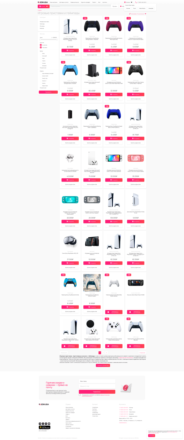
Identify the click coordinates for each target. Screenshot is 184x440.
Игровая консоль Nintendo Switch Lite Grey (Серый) (92, 212)
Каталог (43, 6)
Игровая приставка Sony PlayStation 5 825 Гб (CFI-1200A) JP (70, 340)
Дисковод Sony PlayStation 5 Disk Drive (135, 212)
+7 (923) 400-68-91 (141, 2)
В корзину (71, 50)
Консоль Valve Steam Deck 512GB (135, 295)
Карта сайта (68, 423)
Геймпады (92, 36)
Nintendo (114, 80)
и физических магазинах (125, 357)
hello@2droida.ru (123, 422)
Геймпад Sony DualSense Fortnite (70, 295)
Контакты (105, 2)
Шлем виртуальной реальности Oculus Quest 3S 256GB (70, 170)
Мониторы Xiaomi (96, 414)
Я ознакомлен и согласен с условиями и (96, 395)
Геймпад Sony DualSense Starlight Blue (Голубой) (70, 82)
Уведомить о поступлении (114, 312)
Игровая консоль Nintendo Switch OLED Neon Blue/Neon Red (114, 82)
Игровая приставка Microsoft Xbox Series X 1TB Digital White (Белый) (92, 171)
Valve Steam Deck (135, 293)
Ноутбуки (94, 409)
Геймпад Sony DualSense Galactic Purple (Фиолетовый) (135, 38)
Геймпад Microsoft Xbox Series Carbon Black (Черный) (136, 82)
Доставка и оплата (63, 2)
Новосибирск (142, 8)
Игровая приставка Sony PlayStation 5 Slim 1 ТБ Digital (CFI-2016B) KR (135, 254)
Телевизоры (95, 412)
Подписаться (96, 392)
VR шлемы (70, 168)
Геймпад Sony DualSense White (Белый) (136, 339)
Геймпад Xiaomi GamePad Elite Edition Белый (114, 295)
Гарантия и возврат (85, 2)
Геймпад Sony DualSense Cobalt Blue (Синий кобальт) (114, 126)
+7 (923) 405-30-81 (123, 412)
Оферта (67, 419)
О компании (68, 426)
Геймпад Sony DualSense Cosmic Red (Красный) (113, 38)
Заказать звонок (69, 424)
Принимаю (151, 435)
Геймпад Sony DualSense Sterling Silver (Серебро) (92, 126)
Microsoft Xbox (92, 80)
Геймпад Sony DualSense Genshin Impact (92, 295)
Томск (134, 8)
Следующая (142, 352)
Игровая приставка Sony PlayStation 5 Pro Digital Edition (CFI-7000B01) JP (114, 213)
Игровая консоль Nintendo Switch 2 (92, 254)
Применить (48, 92)
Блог (99, 2)
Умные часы (95, 416)
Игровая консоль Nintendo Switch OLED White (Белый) (114, 170)
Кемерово (151, 8)
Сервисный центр (75, 2)
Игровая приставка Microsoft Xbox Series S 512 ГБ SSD (92, 339)
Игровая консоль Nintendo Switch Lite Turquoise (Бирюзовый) (70, 213)
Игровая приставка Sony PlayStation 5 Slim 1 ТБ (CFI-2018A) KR (136, 127)
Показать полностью (103, 365)
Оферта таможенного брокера (73, 428)
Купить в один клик (70, 55)
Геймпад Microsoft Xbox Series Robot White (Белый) (114, 339)
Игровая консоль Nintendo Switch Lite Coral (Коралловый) (136, 170)
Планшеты (94, 410)
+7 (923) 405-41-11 (123, 416)
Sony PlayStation (70, 36)
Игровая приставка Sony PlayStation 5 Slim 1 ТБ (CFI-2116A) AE (114, 254)
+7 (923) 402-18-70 (123, 409)
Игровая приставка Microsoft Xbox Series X (92, 82)
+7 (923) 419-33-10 (123, 414)
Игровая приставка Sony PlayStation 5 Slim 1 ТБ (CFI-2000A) (70, 39)
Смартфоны (95, 407)
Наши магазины (53, 2)
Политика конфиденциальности (73, 421)
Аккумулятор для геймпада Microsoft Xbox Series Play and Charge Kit (70, 127)
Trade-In (94, 2)
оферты (102, 395)
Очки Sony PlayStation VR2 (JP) (70, 253)
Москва (128, 2)
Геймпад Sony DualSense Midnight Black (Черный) (92, 38)
